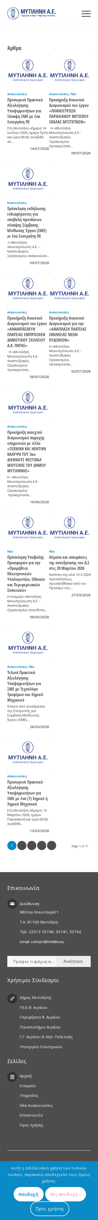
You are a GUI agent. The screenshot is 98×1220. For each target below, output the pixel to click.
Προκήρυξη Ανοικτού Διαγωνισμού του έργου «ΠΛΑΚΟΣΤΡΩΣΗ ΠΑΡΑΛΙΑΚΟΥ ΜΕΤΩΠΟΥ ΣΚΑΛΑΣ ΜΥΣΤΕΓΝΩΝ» (69, 111)
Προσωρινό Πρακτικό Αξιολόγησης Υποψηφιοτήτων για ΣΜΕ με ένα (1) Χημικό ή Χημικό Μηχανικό (27, 793)
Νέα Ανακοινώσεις (36, 1105)
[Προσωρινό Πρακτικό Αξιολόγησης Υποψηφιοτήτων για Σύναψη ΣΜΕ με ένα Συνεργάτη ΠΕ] (28, 71)
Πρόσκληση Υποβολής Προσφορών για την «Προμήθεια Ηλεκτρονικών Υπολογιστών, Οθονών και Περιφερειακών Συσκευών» (26, 573)
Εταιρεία (28, 1085)
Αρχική (26, 1075)
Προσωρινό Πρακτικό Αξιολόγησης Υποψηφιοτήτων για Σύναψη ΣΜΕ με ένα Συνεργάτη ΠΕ (25, 111)
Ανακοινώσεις (17, 94)
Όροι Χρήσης (31, 1125)
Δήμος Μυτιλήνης (36, 997)
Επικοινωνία (31, 1115)
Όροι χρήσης (50, 1209)
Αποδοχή (28, 1194)
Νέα (73, 94)
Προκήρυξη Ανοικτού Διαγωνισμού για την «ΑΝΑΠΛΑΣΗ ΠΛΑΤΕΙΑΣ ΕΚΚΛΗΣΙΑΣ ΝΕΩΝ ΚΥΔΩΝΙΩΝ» (68, 329)
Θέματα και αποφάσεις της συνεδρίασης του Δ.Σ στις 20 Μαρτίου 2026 (69, 562)
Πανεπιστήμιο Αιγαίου (40, 1027)
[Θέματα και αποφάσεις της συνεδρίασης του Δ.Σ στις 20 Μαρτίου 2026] (70, 529)
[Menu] (83, 13)
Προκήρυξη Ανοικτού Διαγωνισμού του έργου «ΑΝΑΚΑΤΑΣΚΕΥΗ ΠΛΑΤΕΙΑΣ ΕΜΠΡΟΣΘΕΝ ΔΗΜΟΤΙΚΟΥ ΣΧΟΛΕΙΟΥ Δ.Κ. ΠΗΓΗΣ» (27, 331)
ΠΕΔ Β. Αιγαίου (33, 1007)
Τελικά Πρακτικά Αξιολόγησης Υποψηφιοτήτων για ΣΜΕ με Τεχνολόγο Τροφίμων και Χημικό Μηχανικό (25, 686)
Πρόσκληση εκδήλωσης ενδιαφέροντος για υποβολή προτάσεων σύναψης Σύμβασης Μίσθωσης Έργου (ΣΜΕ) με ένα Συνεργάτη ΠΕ (27, 222)
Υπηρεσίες (29, 1095)
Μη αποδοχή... (65, 1194)
